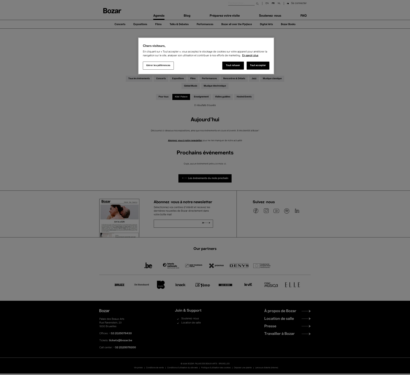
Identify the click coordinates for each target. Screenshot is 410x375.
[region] (206, 55)
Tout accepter (258, 66)
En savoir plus (250, 56)
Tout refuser (233, 66)
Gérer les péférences (158, 66)
